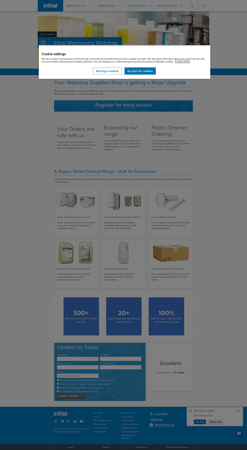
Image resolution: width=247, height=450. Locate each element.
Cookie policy (182, 61)
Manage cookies (107, 71)
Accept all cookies (140, 71)
